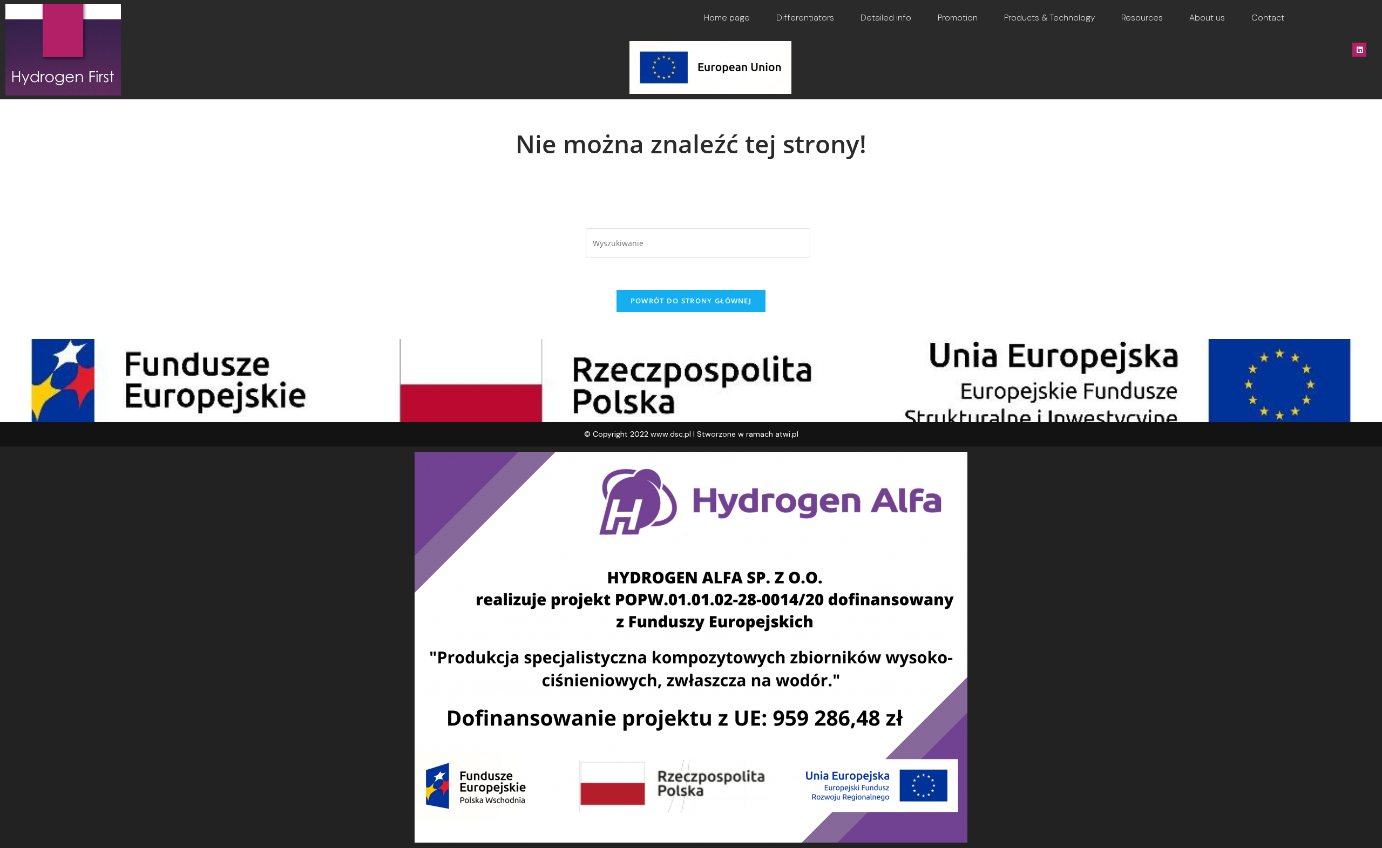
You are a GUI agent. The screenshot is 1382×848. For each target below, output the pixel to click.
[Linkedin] (1359, 50)
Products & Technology (1049, 17)
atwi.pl (786, 434)
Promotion (958, 17)
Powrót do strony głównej (691, 301)
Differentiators (805, 17)
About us (1207, 17)
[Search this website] (698, 242)
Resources (1142, 17)
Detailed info (886, 17)
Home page (727, 17)
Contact (1267, 17)
